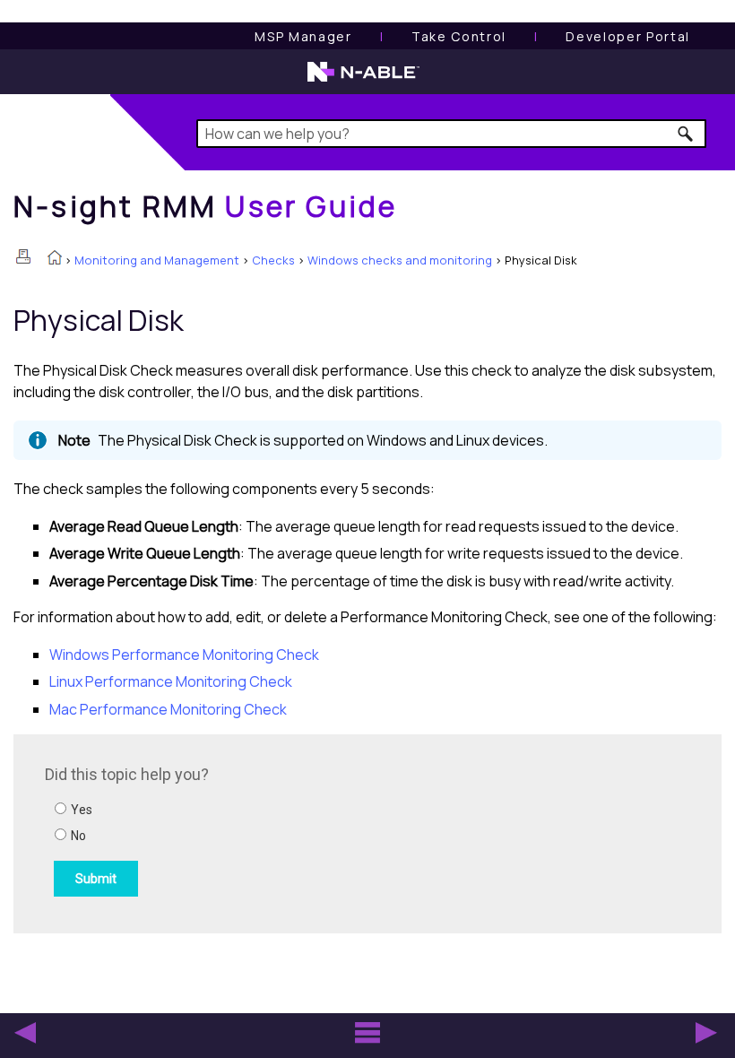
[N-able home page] (363, 80)
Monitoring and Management (156, 260)
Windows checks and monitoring (399, 260)
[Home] (55, 259)
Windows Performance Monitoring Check (184, 654)
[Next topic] (706, 1032)
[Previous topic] (25, 1032)
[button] (686, 133)
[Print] (23, 256)
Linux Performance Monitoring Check (170, 681)
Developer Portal (628, 36)
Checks (273, 260)
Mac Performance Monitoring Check (168, 709)
